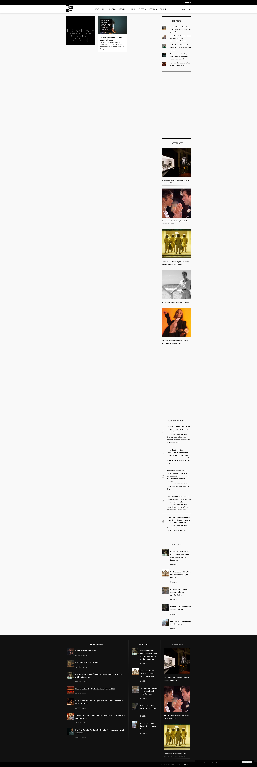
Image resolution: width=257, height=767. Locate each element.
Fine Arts (112, 9)
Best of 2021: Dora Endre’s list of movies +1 (148, 708)
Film (103, 9)
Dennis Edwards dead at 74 (85, 650)
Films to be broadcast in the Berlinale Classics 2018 (95, 689)
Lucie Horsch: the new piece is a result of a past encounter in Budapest (180, 38)
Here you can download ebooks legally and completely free (179, 592)
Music (133, 9)
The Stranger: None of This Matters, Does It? (175, 302)
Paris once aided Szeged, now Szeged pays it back (179, 460)
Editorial (163, 9)
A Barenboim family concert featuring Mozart (178, 486)
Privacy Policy (187, 764)
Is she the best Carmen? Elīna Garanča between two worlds (180, 47)
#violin (103, 29)
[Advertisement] (177, 105)
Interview (152, 9)
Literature (122, 9)
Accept (247, 762)
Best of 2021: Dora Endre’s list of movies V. (148, 726)
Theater (142, 9)
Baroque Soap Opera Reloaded (86, 662)
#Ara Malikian (105, 20)
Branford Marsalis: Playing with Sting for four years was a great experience (179, 56)
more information (235, 762)
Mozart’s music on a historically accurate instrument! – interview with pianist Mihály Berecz (178, 439)
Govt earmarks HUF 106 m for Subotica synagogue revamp (180, 575)
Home (97, 9)
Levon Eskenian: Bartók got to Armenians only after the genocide (180, 29)
